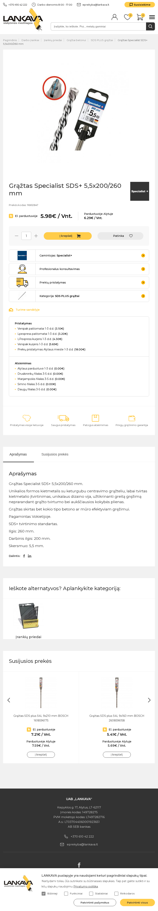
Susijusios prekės (54, 454)
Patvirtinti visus (137, 902)
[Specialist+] (139, 192)
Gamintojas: (56, 255)
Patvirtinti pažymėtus (95, 902)
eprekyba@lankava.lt (95, 4)
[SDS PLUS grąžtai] (22, 296)
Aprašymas (18, 454)
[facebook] (79, 865)
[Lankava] (24, 19)
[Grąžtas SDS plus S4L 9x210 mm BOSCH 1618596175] (41, 693)
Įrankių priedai (53, 40)
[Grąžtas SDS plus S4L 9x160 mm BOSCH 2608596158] (117, 693)
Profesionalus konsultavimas (60, 269)
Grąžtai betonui (76, 40)
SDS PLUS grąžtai (102, 40)
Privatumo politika (85, 886)
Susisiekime (142, 4)
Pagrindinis (10, 40)
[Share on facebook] (24, 556)
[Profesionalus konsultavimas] (22, 269)
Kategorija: (59, 296)
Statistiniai (101, 893)
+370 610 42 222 (17, 4)
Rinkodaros (127, 893)
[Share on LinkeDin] (29, 556)
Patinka (118, 236)
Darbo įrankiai (30, 40)
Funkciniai (76, 893)
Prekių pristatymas (53, 282)
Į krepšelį (66, 236)
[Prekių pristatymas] (22, 282)
